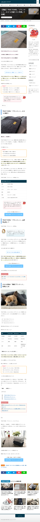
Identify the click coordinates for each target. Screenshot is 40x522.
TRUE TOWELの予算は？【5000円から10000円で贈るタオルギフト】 (7, 493)
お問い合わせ (32, 82)
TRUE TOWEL (9, 17)
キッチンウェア (33, 5)
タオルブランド (12, 5)
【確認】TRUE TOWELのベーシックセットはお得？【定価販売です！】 (33, 493)
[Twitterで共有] (8, 26)
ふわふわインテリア (12, 519)
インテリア (27, 5)
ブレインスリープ (5, 5)
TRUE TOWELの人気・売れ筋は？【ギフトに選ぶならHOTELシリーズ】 (20, 508)
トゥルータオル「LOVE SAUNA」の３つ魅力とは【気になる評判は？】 (6, 508)
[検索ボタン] (38, 60)
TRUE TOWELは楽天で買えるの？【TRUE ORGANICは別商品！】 (20, 493)
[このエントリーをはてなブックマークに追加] (13, 26)
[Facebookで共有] (3, 26)
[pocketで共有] (19, 26)
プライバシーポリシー (35, 85)
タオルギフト (20, 5)
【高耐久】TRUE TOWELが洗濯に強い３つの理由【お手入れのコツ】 (33, 508)
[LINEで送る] (24, 26)
